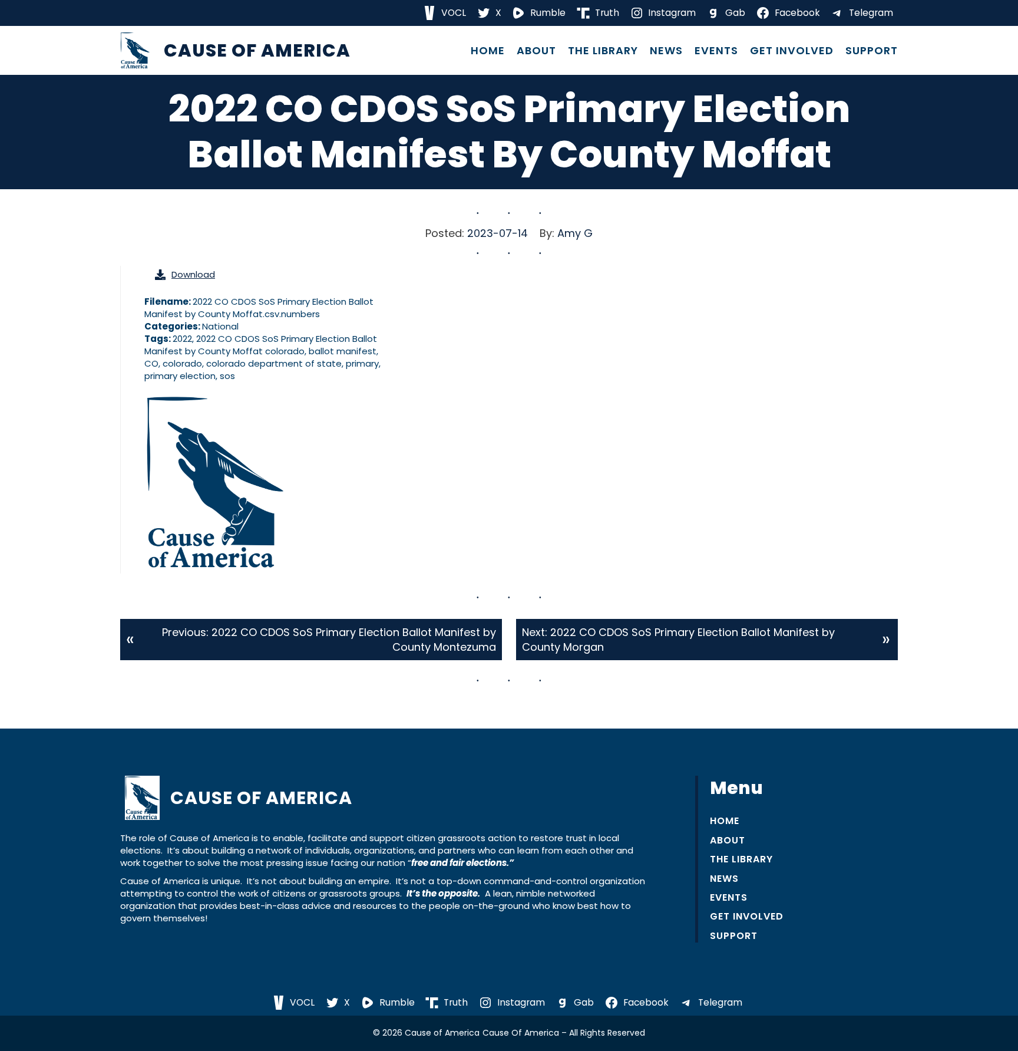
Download (193, 274)
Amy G (575, 233)
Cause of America (257, 50)
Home (488, 50)
